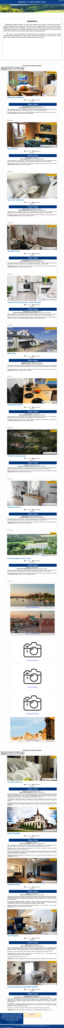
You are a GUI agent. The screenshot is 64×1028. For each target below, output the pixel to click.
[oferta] (43, 94)
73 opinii (38, 894)
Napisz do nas (46, 1025)
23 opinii (39, 792)
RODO (16, 1020)
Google (20, 1014)
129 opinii (38, 261)
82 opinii (39, 107)
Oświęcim (53, 859)
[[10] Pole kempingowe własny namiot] (32, 544)
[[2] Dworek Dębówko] (32, 819)
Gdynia (54, 910)
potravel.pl (61, 0)
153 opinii (38, 517)
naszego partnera (30, 113)
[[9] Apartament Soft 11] (32, 493)
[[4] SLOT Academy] (32, 921)
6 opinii (41, 568)
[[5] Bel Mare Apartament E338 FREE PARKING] (32, 973)
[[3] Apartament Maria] (32, 870)
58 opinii (44, 997)
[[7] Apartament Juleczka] (32, 390)
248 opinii (37, 159)
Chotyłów (53, 533)
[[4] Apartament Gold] (32, 237)
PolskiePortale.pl (9, 1027)
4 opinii (37, 946)
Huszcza (53, 431)
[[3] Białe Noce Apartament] (32, 186)
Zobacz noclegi (33, 104)
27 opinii (45, 312)
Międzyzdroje (52, 962)
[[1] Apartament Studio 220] (32, 83)
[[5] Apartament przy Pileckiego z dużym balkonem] (32, 288)
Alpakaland (32, 1014)
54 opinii (40, 466)
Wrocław (53, 757)
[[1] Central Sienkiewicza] (32, 768)
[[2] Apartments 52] (32, 134)
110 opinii (39, 210)
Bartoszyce (53, 808)
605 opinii (38, 843)
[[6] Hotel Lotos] (32, 339)
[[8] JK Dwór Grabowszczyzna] (32, 442)
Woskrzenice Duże (50, 328)
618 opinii (36, 363)
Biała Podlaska (51, 72)
